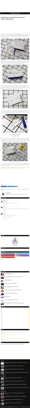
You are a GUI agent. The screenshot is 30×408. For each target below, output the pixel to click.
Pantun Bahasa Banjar (7, 296)
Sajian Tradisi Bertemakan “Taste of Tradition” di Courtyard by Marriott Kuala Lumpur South (16, 387)
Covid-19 (3, 184)
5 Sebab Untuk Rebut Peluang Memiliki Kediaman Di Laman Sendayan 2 (13, 276)
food (14, 344)
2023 (15, 312)
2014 (15, 324)
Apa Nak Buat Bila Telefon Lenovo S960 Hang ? (10, 283)
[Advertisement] (15, 6)
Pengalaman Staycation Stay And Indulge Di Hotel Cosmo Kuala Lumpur (13, 365)
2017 (15, 320)
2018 (15, 319)
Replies (4, 211)
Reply (6, 205)
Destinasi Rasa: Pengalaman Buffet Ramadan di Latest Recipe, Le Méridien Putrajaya (15, 384)
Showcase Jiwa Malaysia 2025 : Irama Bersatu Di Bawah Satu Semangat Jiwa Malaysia (15, 396)
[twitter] (22, 254)
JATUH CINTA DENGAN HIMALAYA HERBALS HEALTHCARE (11, 286)
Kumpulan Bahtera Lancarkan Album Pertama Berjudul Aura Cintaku (13, 402)
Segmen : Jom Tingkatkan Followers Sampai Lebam (11, 299)
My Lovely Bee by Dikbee (15, 13)
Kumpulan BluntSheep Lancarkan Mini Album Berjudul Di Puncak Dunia (13, 399)
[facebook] (8, 254)
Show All (2, 340)
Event (1, 344)
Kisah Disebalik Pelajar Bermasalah (8, 273)
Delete (5, 210)
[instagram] (22, 255)
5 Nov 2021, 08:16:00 (6, 207)
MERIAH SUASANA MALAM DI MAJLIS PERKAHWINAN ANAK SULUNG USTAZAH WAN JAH (12, 332)
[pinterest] (8, 255)
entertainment (11, 344)
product (20, 344)
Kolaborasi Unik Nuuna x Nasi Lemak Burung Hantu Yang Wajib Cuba (13, 377)
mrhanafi (4, 213)
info (5, 184)
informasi (4, 15)
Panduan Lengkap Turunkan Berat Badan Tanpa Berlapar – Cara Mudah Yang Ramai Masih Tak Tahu (13, 338)
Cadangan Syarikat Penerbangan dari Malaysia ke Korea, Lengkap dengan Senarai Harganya (16, 362)
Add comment (5, 221)
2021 (15, 315)
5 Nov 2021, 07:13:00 (6, 201)
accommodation (5, 344)
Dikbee (2, 20)
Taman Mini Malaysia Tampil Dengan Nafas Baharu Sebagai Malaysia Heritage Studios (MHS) (16, 372)
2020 (15, 316)
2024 (15, 311)
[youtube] (8, 257)
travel (22, 344)
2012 (15, 327)
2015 (15, 323)
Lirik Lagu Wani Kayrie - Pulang (5, 335)
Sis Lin (4, 206)
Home (1, 15)
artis (8, 344)
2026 (15, 308)
